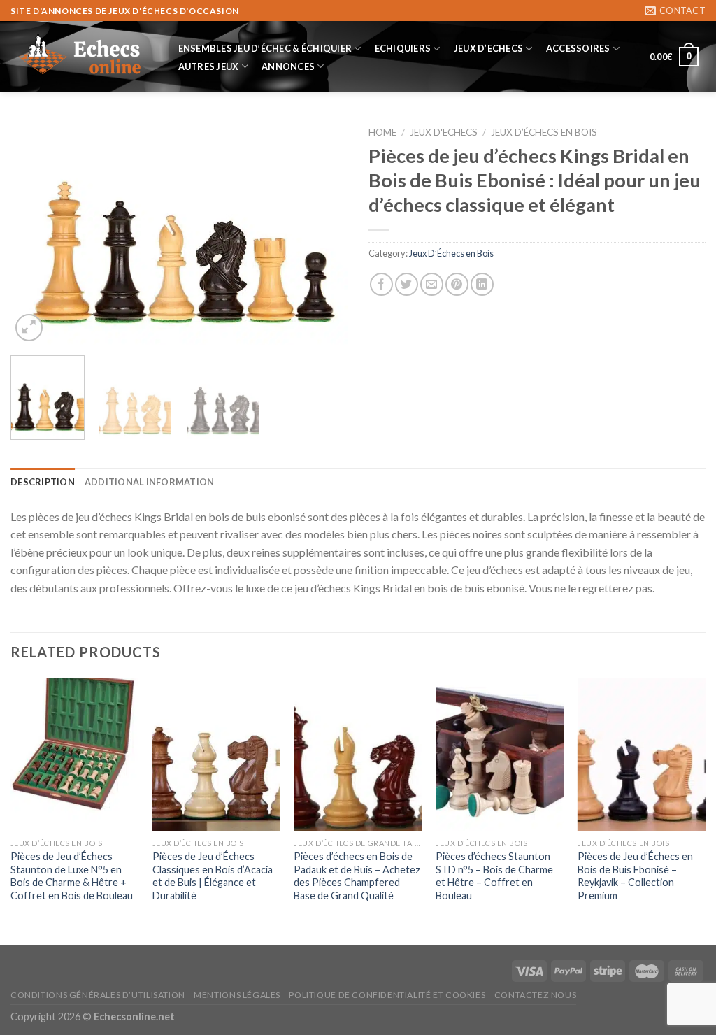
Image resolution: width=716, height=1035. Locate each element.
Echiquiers (403, 48)
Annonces (288, 66)
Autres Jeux (208, 66)
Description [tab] (42, 481)
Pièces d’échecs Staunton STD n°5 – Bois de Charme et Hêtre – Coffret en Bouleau (494, 875)
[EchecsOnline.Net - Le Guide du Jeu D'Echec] (80, 56)
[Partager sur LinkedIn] (482, 284)
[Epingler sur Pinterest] (456, 284)
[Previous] (35, 232)
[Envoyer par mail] (431, 284)
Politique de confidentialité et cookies (387, 995)
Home (382, 132)
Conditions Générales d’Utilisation (97, 995)
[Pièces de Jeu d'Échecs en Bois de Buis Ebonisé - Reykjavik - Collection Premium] (642, 754)
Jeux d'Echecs (444, 132)
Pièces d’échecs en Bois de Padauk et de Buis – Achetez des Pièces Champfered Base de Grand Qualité (357, 875)
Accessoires (578, 48)
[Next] (323, 232)
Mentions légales (237, 995)
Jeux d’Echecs (488, 48)
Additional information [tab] (150, 481)
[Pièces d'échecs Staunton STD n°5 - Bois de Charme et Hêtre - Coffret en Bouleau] (500, 754)
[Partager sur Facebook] (381, 284)
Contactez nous (535, 995)
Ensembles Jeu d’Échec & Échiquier (265, 48)
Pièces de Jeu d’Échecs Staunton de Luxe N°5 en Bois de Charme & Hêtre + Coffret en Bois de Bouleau (71, 875)
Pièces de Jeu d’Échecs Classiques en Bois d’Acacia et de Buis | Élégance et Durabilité (212, 875)
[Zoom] (29, 327)
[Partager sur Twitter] (406, 284)
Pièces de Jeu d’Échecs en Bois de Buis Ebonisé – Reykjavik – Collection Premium (635, 875)
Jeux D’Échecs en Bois (544, 132)
